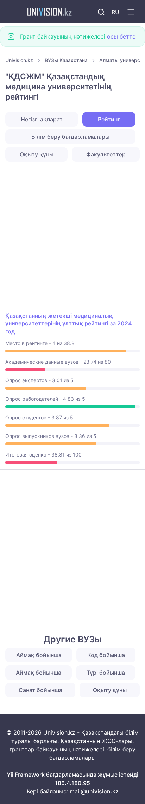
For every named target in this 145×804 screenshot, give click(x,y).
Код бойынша (106, 654)
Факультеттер (106, 154)
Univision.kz (19, 60)
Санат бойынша (40, 690)
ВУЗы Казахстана (66, 60)
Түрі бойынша (106, 672)
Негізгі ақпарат (42, 119)
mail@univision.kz (94, 791)
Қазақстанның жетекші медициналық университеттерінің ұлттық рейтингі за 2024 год (68, 323)
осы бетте (121, 36)
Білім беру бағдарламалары (70, 136)
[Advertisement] (72, 236)
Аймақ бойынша (39, 654)
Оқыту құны (36, 154)
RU (115, 11)
